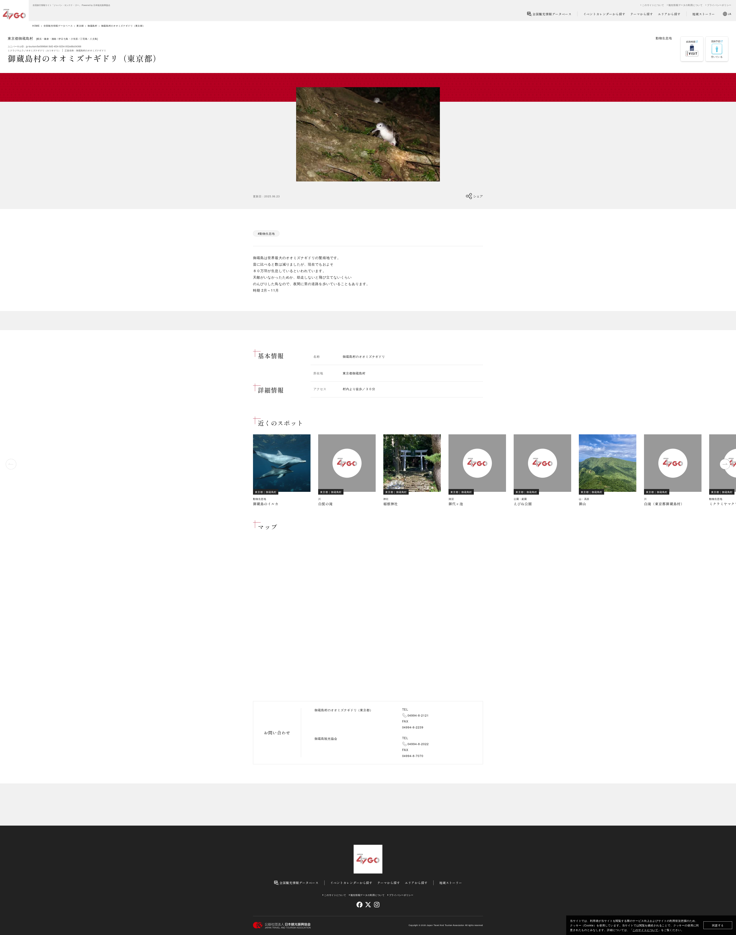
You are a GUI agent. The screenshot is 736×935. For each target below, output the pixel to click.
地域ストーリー (703, 14)
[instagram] (376, 904)
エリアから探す (669, 14)
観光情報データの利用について (686, 5)
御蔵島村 (92, 26)
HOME (36, 26)
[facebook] (359, 904)
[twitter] (368, 904)
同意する (718, 925)
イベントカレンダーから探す (604, 14)
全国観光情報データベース (552, 14)
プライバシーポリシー (719, 5)
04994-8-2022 (418, 744)
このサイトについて (645, 930)
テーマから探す (641, 14)
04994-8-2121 (418, 715)
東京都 (80, 26)
